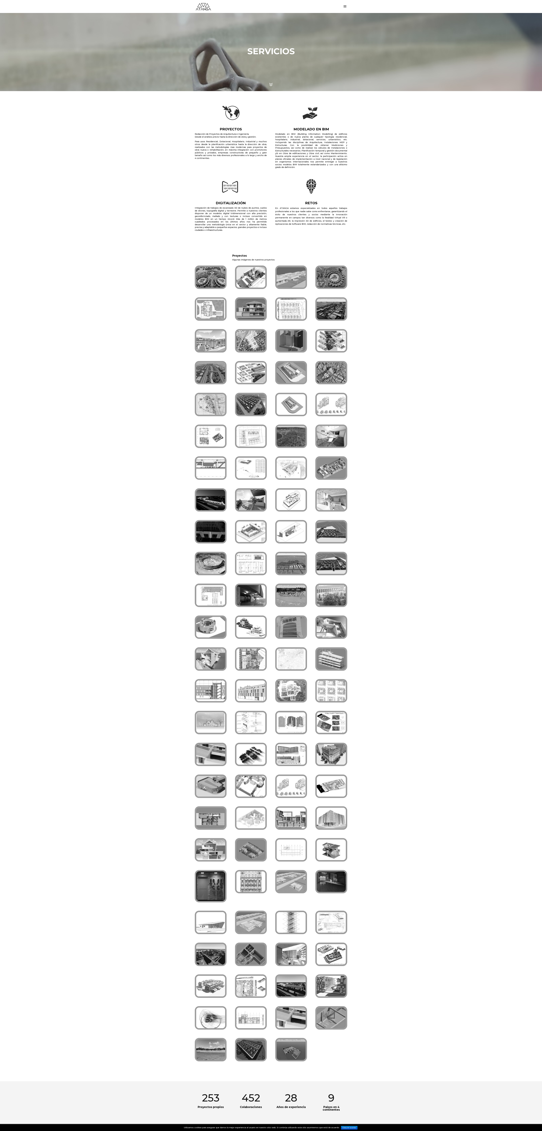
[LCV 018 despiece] (250, 732)
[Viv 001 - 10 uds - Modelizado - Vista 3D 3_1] (291, 891)
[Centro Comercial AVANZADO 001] (210, 636)
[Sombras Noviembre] (210, 1027)
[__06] (331, 636)
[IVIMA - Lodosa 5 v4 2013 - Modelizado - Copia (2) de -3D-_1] (331, 477)
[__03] (331, 446)
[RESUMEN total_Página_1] (250, 382)
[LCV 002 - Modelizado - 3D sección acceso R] (291, 350)
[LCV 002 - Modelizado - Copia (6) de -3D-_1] (331, 1027)
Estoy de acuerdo (349, 1128)
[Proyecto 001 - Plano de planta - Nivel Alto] (250, 446)
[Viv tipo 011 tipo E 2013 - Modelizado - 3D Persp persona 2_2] (250, 605)
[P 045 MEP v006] (291, 932)
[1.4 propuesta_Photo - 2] (210, 1059)
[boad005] (291, 1059)
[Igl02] (291, 700)
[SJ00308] (250, 1059)
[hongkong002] (331, 287)
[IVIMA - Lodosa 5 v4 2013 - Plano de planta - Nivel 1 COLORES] (250, 1027)
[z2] (331, 827)
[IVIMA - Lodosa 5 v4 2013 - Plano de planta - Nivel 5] (291, 859)
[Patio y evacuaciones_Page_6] (210, 605)
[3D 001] (331, 796)
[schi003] (291, 764)
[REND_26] (291, 477)
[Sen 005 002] (331, 732)
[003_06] (331, 573)
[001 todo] (250, 764)
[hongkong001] (210, 287)
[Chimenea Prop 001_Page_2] (291, 732)
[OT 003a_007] (250, 477)
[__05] (210, 859)
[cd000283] (210, 541)
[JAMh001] (210, 414)
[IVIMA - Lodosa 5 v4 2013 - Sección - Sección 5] (210, 700)
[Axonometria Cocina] (250, 796)
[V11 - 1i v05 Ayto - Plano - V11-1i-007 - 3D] (331, 964)
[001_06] (291, 573)
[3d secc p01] (291, 382)
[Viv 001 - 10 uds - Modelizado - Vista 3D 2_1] (250, 932)
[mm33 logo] (210, 900)
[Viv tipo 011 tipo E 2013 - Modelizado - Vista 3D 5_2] (250, 318)
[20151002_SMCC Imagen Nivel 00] (250, 668)
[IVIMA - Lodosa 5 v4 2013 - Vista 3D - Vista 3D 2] (250, 700)
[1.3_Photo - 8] (250, 509)
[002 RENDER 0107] (331, 541)
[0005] (331, 995)
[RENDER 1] (250, 414)
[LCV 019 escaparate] (250, 573)
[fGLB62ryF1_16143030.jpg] (210, 573)
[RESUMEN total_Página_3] (210, 446)
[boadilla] (291, 318)
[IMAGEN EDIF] (291, 509)
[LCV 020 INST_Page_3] (331, 932)
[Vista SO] (210, 932)
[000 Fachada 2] (291, 636)
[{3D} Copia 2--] (210, 796)
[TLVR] (291, 668)
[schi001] (250, 541)
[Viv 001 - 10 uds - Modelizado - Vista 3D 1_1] (291, 287)
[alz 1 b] (210, 732)
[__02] (331, 509)
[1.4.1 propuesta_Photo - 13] (291, 605)
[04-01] (250, 287)
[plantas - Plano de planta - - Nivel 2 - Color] (291, 827)
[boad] (331, 318)
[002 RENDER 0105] (291, 995)
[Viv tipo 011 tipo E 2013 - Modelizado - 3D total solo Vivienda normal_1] (210, 764)
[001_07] (210, 382)
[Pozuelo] (250, 636)
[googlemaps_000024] (331, 382)
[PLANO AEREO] (250, 350)
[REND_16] (210, 350)
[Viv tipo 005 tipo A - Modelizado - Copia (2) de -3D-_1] (210, 827)
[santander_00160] (291, 446)
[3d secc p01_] (291, 414)
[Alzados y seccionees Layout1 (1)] (250, 891)
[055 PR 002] (250, 995)
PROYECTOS (231, 129)
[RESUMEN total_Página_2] (331, 350)
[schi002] (331, 700)
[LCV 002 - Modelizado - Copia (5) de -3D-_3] (250, 964)
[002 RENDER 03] (210, 964)
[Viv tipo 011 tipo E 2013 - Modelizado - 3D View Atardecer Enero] (331, 891)
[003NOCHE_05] (210, 509)
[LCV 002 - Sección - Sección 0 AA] (210, 477)
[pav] (250, 827)
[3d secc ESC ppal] (331, 859)
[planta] (210, 318)
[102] (210, 995)
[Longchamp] (291, 541)
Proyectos (239, 255)
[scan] (331, 605)
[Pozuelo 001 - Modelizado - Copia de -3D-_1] (250, 859)
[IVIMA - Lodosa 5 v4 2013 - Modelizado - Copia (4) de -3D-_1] (331, 668)
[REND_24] (291, 964)
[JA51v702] (331, 764)
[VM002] (331, 414)
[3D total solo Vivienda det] (291, 1027)
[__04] (210, 668)
